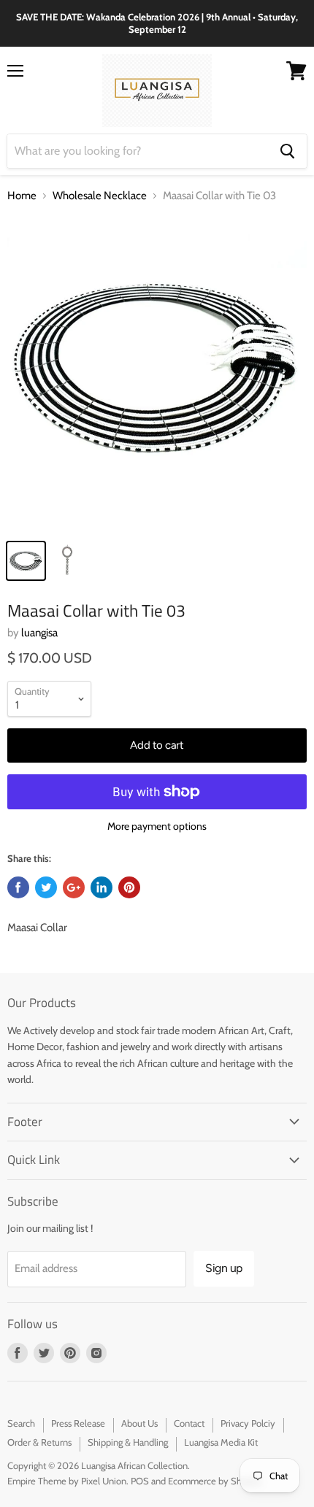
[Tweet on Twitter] (46, 887)
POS (140, 1481)
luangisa (39, 632)
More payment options (157, 826)
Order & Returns (39, 1442)
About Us (139, 1423)
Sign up (223, 1268)
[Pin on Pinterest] (129, 887)
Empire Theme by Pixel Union (66, 1481)
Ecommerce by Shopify (215, 1481)
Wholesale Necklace (100, 196)
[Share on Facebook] (18, 887)
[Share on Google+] (74, 887)
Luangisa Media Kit (221, 1442)
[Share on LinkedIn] (101, 887)
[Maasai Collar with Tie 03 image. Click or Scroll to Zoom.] (157, 374)
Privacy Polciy (248, 1423)
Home (22, 196)
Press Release (78, 1423)
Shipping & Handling (128, 1442)
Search (21, 1423)
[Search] (287, 151)
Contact (189, 1423)
